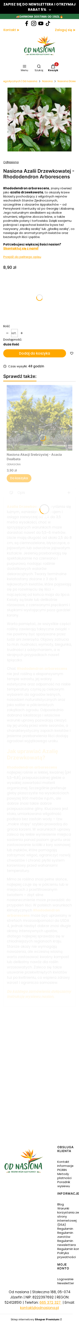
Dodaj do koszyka (34, 353)
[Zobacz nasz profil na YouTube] (40, 23)
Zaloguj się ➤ (65, 30)
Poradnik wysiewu (63, 1184)
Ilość (6, 326)
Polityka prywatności (66, 1255)
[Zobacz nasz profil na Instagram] (33, 23)
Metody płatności (64, 1176)
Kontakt (63, 1162)
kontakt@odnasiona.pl (39, 1307)
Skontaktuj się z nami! (20, 248)
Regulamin (65, 1228)
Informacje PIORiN (65, 1168)
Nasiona (47, 81)
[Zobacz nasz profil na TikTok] (47, 23)
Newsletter (65, 1283)
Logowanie (65, 1279)
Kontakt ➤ (11, 30)
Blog (60, 1204)
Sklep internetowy (35, 1319)
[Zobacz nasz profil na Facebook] (26, 23)
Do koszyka (19, 478)
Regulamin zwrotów (65, 1235)
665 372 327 (51, 1302)
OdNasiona (11, 162)
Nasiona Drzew (67, 81)
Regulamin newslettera (66, 1243)
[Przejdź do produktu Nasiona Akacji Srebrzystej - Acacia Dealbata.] (39, 418)
